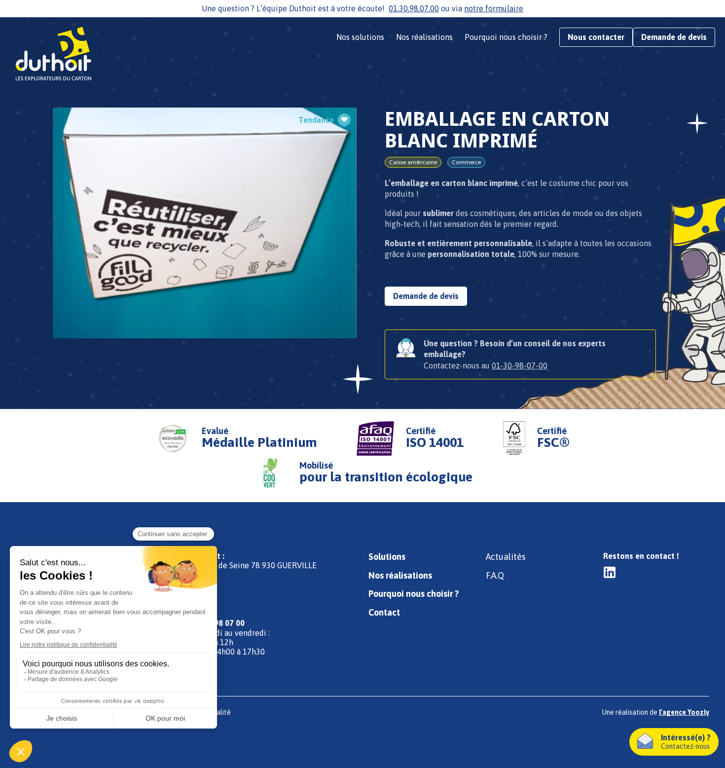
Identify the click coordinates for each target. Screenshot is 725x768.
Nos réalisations (424, 37)
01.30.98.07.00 (414, 8)
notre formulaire (493, 8)
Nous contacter (596, 37)
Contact (384, 612)
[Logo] (57, 54)
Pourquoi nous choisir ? (506, 37)
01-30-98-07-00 (519, 365)
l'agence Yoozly (684, 712)
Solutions (386, 556)
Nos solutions (360, 37)
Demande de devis (674, 37)
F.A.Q (495, 575)
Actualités (506, 556)
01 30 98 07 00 (218, 623)
